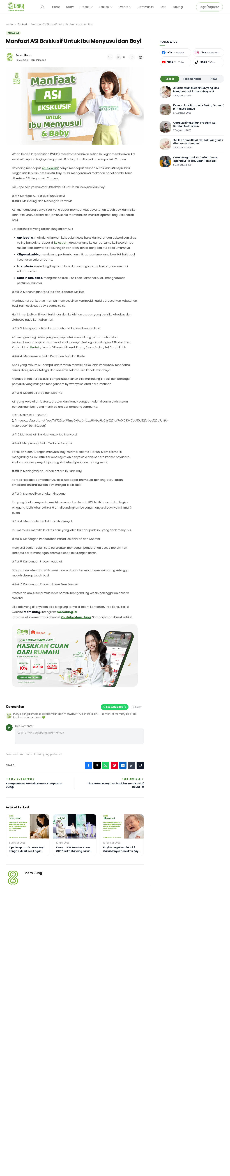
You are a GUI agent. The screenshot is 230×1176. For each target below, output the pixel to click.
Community (145, 7)
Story (70, 7)
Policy (138, 706)
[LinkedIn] (122, 765)
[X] (97, 765)
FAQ (163, 7)
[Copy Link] (131, 765)
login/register (209, 7)
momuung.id (67, 612)
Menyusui (13, 32)
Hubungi (177, 7)
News (214, 79)
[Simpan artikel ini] (132, 57)
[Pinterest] (114, 765)
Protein (35, 347)
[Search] (42, 7)
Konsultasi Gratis (116, 706)
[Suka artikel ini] (110, 57)
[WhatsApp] (105, 765)
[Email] (140, 765)
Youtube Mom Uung (76, 617)
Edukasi (22, 24)
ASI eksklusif (50, 168)
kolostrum (61, 243)
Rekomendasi (192, 79)
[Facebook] (88, 765)
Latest (169, 79)
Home (56, 7)
